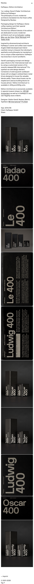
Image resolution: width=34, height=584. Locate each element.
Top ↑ (3, 583)
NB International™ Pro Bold (18, 102)
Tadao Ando (5, 39)
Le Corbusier (19, 35)
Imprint (5, 576)
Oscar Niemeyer (21, 37)
